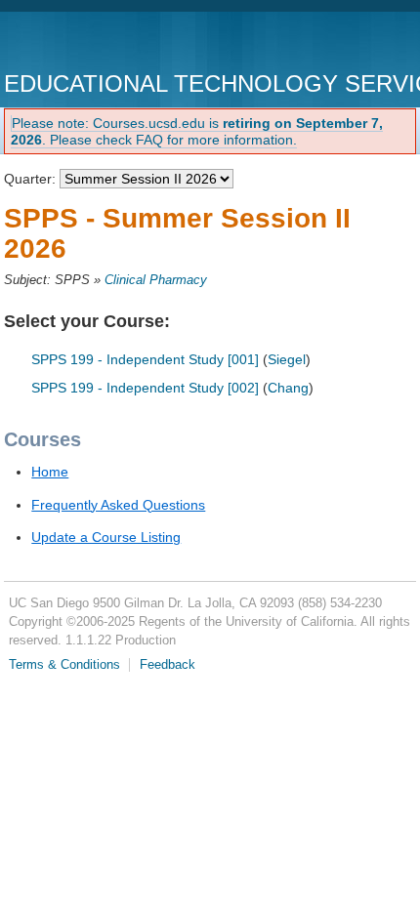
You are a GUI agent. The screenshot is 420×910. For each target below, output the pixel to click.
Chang (288, 387)
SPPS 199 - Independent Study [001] (145, 359)
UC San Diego (116, 43)
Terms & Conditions (64, 665)
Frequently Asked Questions (118, 505)
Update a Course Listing (106, 537)
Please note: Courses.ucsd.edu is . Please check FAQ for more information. (197, 131)
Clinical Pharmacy (156, 280)
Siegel (287, 359)
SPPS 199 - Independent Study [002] (145, 387)
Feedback (167, 665)
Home (49, 471)
